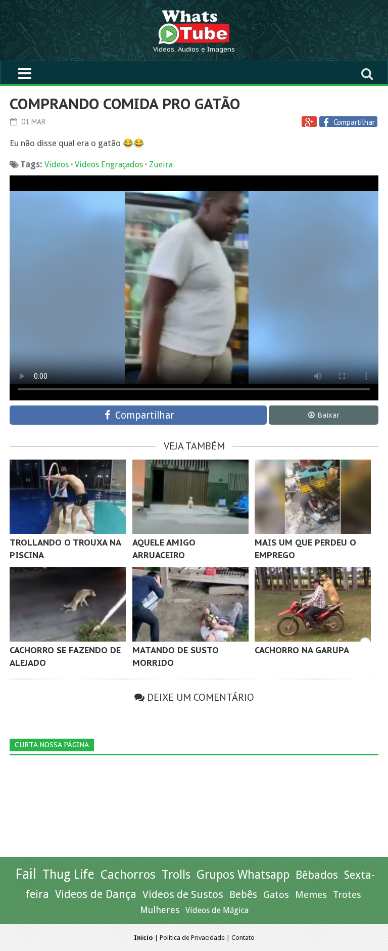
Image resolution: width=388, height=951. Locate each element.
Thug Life (68, 874)
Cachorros (128, 875)
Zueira (161, 164)
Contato (243, 937)
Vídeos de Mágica (217, 910)
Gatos (276, 894)
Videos (56, 164)
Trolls (176, 875)
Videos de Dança (95, 894)
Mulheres (159, 909)
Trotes (347, 894)
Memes (311, 894)
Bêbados (317, 874)
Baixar (328, 415)
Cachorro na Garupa (302, 650)
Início (143, 937)
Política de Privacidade (192, 937)
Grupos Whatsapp (243, 875)
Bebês (243, 894)
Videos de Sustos (182, 894)
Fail (25, 874)
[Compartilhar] (327, 122)
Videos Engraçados (109, 164)
